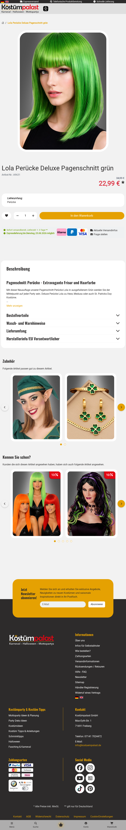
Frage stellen (100, 234)
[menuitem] (2, 1)
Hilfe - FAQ (81, 671)
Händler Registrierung (86, 687)
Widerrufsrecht (43, 816)
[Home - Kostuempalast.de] (35, 640)
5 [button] (71, 541)
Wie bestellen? (83, 650)
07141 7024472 (93, 736)
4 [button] (67, 541)
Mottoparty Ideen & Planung (24, 715)
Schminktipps (16, 736)
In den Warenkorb (82, 215)
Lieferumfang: (15, 198)
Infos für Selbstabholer (87, 645)
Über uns (80, 640)
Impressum (80, 816)
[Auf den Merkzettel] (6, 216)
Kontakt (17, 816)
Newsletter (81, 677)
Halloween (14, 741)
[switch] (25, 788)
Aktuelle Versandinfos (105, 230)
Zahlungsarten (83, 656)
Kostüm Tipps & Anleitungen (24, 731)
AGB (28, 816)
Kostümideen (16, 725)
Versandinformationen (87, 661)
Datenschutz (62, 816)
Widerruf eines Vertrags (87, 692)
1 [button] (61, 444)
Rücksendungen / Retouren (89, 666)
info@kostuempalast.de (88, 745)
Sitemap (79, 682)
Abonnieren (97, 604)
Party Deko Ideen (18, 720)
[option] (63, 91)
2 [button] (65, 444)
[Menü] (31, 781)
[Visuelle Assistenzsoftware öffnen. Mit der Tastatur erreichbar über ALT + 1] (43, 8)
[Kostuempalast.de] (21, 8)
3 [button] (63, 541)
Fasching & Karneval (20, 746)
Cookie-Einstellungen (101, 816)
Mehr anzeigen (15, 305)
